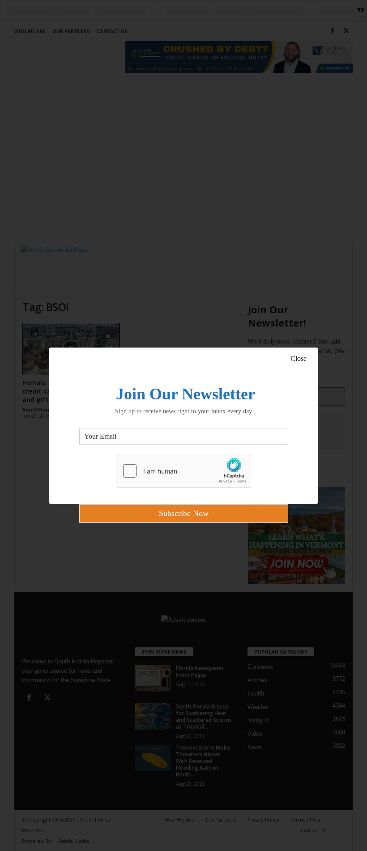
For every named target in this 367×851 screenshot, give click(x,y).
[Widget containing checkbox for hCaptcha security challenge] (183, 471)
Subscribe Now (184, 513)
